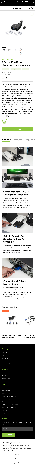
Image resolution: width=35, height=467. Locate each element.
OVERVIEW (6, 140)
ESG (3, 355)
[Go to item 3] (15, 49)
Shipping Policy (6, 393)
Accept (17, 454)
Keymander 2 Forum (8, 364)
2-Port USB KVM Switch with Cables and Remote (11, 336)
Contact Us (5, 358)
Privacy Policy (6, 399)
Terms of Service (7, 388)
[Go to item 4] (20, 51)
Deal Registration (7, 376)
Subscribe (8, 435)
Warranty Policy (6, 390)
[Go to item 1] (4, 49)
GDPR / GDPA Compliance (10, 404)
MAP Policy (5, 410)
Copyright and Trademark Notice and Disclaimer (16, 413)
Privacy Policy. (9, 450)
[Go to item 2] (9, 49)
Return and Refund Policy (9, 396)
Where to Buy (6, 378)
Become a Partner (7, 373)
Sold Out (17, 129)
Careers (4, 361)
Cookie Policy (6, 402)
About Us (4, 352)
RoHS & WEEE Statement (10, 407)
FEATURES (18, 140)
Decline (17, 458)
